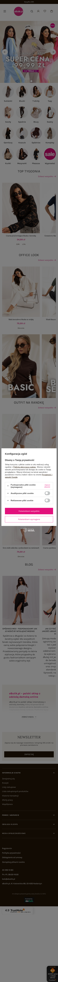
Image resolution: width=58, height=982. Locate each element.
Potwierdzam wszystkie (29, 511)
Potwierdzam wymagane (29, 519)
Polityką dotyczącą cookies (24, 467)
